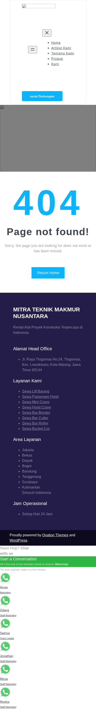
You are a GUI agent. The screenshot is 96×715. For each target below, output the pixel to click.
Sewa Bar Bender (36, 413)
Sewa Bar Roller (35, 423)
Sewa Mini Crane (36, 402)
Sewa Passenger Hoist (40, 397)
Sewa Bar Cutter (35, 418)
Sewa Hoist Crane (36, 407)
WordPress (18, 540)
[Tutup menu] (46, 33)
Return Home (48, 273)
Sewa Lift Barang (35, 391)
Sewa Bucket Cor (36, 429)
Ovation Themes (55, 535)
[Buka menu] (32, 49)
